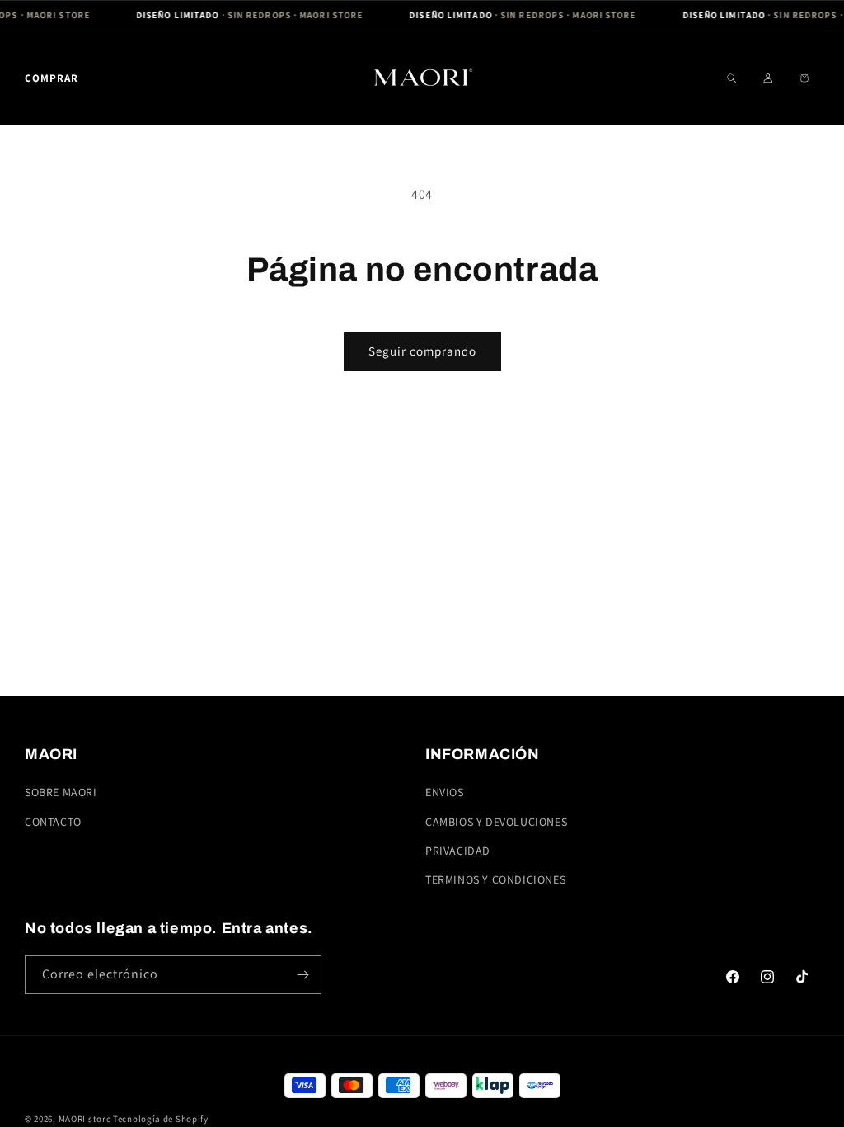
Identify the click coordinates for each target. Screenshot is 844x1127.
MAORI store (85, 1119)
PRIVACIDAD (457, 850)
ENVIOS (444, 792)
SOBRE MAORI (61, 792)
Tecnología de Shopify (161, 1119)
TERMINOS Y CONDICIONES (495, 879)
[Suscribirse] (302, 974)
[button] (51, 77)
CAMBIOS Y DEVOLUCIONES (496, 821)
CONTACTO (53, 821)
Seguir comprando (422, 351)
